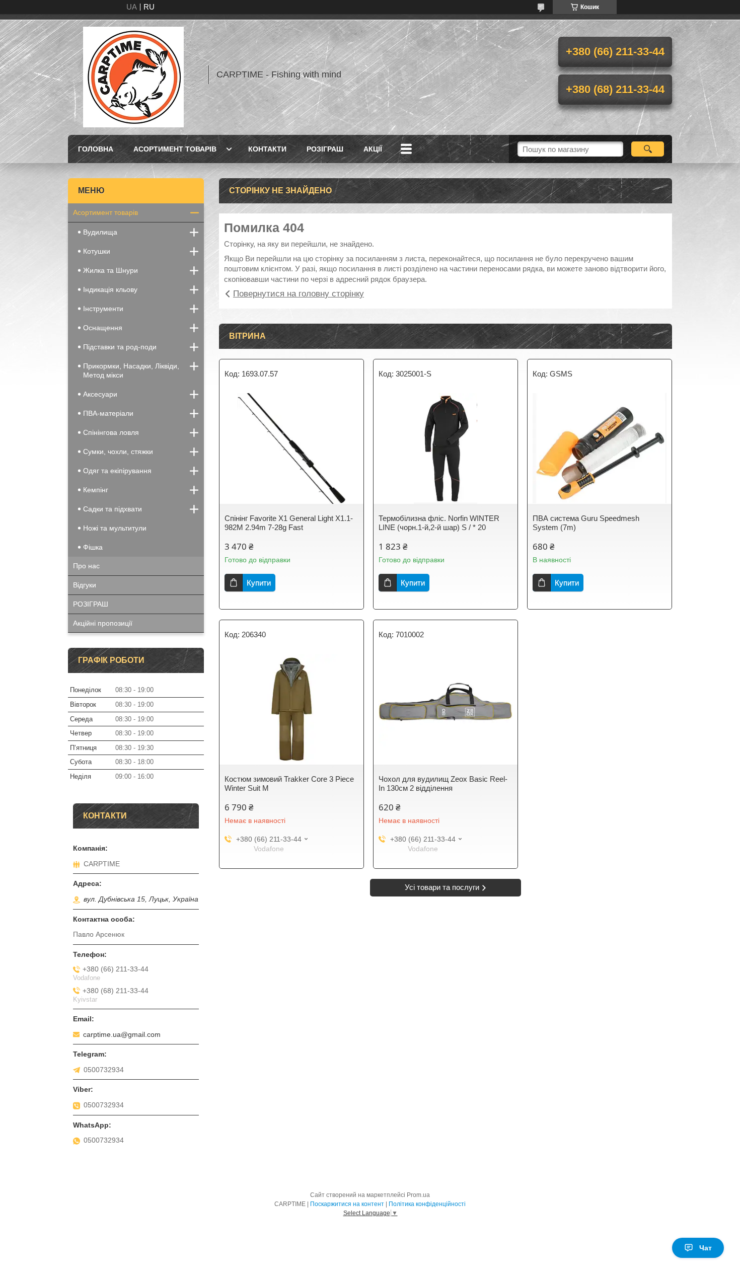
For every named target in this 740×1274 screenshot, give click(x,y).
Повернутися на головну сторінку (298, 293)
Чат (705, 1248)
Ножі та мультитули (114, 528)
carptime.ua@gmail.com (122, 1034)
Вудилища (100, 232)
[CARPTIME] (133, 74)
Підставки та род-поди (120, 347)
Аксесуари (100, 394)
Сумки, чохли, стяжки (118, 451)
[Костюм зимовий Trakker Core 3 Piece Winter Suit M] (291, 709)
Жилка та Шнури (110, 270)
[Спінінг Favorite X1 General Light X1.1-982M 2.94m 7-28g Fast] (291, 448)
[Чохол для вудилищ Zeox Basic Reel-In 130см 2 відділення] (445, 709)
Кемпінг (95, 490)
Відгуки (84, 585)
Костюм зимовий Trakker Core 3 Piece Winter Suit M (289, 783)
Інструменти (103, 309)
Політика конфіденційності (427, 1204)
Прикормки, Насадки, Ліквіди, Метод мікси (131, 370)
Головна (95, 149)
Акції (372, 149)
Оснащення (102, 328)
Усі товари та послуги (442, 887)
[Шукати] (647, 149)
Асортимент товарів (174, 149)
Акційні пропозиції (102, 623)
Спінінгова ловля (111, 432)
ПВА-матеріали (108, 413)
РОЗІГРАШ (325, 149)
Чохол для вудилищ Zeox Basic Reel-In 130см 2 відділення (443, 783)
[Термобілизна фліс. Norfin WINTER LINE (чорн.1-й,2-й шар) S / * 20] (445, 448)
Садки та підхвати (112, 509)
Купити (259, 582)
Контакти (267, 149)
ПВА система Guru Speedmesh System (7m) (586, 523)
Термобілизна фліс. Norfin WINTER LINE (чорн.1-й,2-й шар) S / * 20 (439, 523)
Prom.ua (418, 1194)
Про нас (86, 566)
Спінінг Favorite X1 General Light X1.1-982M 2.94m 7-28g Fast (289, 523)
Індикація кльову (110, 289)
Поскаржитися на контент (347, 1204)
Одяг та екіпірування (117, 471)
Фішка (93, 547)
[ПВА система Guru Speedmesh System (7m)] (600, 448)
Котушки (96, 251)
